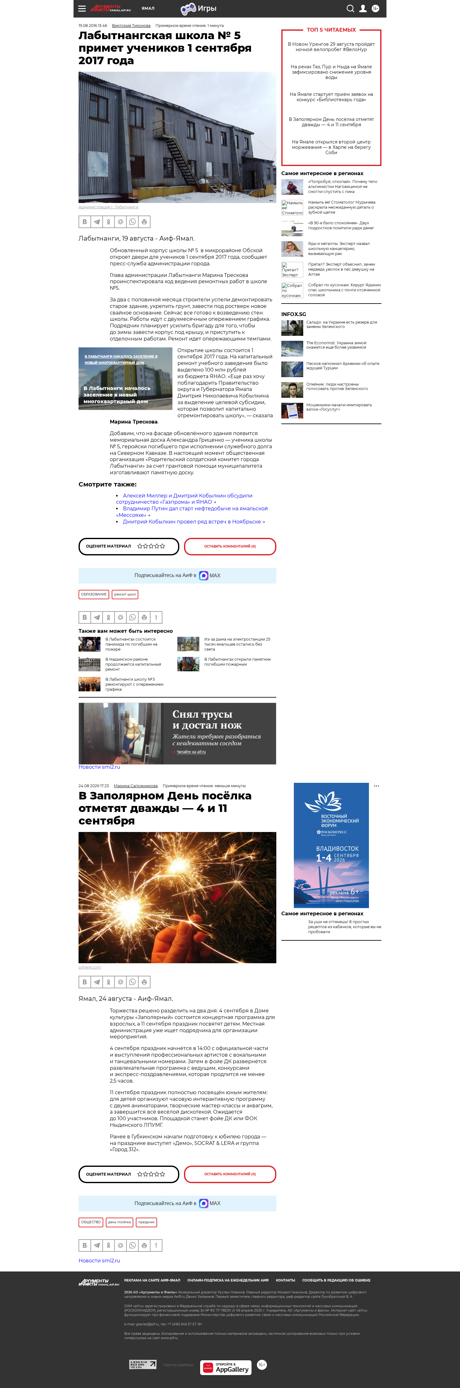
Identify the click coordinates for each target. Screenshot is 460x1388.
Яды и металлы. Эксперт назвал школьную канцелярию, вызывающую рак (339, 248)
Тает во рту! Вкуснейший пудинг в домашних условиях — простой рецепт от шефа (341, 968)
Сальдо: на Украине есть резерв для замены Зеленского (341, 324)
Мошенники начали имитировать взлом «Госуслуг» (339, 407)
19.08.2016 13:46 (93, 25)
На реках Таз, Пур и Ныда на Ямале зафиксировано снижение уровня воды (331, 72)
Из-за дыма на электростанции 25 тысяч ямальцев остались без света (237, 644)
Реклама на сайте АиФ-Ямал (152, 1280)
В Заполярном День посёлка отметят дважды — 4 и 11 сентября (331, 122)
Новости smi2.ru (99, 767)
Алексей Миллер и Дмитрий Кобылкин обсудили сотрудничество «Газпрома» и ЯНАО (184, 499)
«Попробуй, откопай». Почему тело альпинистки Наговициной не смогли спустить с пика (342, 186)
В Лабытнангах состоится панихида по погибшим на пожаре (131, 644)
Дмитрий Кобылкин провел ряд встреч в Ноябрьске (192, 522)
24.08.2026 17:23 (94, 785)
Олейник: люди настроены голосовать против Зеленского (337, 386)
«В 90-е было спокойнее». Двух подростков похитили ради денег (341, 225)
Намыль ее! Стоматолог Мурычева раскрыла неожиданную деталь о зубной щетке (342, 207)
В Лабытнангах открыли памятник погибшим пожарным (237, 662)
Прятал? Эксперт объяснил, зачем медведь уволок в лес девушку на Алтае (341, 269)
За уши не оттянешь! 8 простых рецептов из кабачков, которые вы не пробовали (344, 926)
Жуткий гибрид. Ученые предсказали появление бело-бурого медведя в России (344, 947)
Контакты (285, 1280)
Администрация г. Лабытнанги (108, 207)
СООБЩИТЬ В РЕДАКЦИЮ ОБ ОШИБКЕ (336, 1280)
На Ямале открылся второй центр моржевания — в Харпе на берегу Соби (331, 147)
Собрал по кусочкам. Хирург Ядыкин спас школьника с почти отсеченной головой (344, 290)
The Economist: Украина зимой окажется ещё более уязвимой (336, 345)
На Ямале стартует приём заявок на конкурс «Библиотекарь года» (331, 97)
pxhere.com (90, 967)
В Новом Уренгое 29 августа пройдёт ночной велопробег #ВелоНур (331, 47)
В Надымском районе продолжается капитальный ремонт (133, 664)
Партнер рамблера (178, 1365)
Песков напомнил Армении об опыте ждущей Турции (342, 365)
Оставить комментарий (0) (230, 546)
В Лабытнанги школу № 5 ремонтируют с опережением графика (134, 684)
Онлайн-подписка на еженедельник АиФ (228, 1280)
